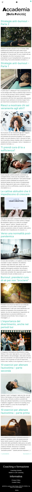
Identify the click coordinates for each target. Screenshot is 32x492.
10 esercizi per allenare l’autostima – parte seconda (14, 367)
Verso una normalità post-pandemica (16, 235)
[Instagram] (14, 2)
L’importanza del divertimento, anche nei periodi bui (15, 324)
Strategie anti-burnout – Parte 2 (15, 23)
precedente (5, 454)
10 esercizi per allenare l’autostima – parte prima (15, 411)
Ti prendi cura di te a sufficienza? (13, 149)
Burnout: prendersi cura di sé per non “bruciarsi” (15, 279)
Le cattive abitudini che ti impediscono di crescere (15, 193)
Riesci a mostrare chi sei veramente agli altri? (15, 107)
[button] (2, 2)
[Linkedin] (19, 2)
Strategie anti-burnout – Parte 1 (15, 65)
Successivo (27, 454)
